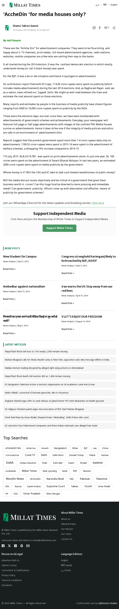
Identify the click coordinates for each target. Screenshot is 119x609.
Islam (71, 463)
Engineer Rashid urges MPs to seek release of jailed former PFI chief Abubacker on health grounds (54, 401)
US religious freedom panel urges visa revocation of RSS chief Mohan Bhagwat (44, 409)
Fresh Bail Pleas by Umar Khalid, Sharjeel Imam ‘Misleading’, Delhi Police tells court (47, 417)
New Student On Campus (20, 256)
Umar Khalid (104, 486)
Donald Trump (76, 455)
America (30, 448)
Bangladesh (60, 448)
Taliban (74, 486)
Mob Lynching (50, 471)
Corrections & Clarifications (15, 570)
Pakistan (85, 479)
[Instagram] (15, 545)
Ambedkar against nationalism (24, 286)
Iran (44, 463)
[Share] (114, 28)
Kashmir (98, 463)
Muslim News (15, 479)
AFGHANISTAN (13, 448)
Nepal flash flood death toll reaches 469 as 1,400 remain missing (37, 376)
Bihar (75, 448)
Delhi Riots (58, 455)
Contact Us (66, 539)
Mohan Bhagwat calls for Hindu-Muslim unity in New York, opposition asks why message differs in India (57, 360)
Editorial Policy (68, 524)
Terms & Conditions (12, 580)
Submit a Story (9, 565)
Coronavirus (12, 455)
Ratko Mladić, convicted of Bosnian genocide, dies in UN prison (36, 392)
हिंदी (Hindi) (66, 565)
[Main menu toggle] (4, 5)
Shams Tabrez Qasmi (25, 25)
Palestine (101, 479)
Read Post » (9, 269)
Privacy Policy (8, 575)
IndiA (9, 463)
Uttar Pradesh (31, 494)
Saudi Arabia (34, 486)
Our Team (66, 534)
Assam (44, 448)
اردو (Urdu (66, 570)
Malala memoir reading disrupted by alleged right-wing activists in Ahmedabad (44, 368)
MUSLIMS (35, 479)
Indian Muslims (28, 463)
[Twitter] (9, 545)
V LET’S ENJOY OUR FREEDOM (82, 316)
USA (16, 493)
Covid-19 (30, 455)
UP (6, 493)
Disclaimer (7, 585)
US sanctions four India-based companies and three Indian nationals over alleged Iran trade (51, 425)
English (64, 560)
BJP (85, 448)
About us (65, 519)
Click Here (98, 203)
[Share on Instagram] (94, 28)
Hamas (105, 455)
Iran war (58, 463)
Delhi (44, 455)
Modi (64, 471)
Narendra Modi (55, 479)
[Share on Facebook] (100, 28)
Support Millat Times (59, 228)
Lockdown (10, 471)
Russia (18, 486)
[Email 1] (27, 545)
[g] (21, 545)
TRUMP (88, 486)
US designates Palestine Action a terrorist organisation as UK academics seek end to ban (50, 384)
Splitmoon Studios (108, 603)
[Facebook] (3, 545)
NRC (72, 479)
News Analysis (9, 261)
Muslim (87, 471)
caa (95, 448)
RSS (7, 486)
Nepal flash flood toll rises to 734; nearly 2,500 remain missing (36, 351)
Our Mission (67, 529)
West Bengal (53, 493)
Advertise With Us (10, 560)
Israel (83, 463)
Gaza (92, 455)
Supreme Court (55, 486)
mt (75, 471)
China (105, 448)
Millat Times (29, 471)
